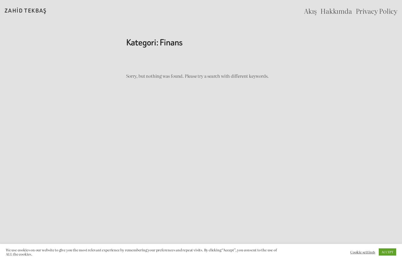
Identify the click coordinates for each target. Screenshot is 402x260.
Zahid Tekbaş (26, 11)
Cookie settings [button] (362, 252)
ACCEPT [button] (387, 252)
